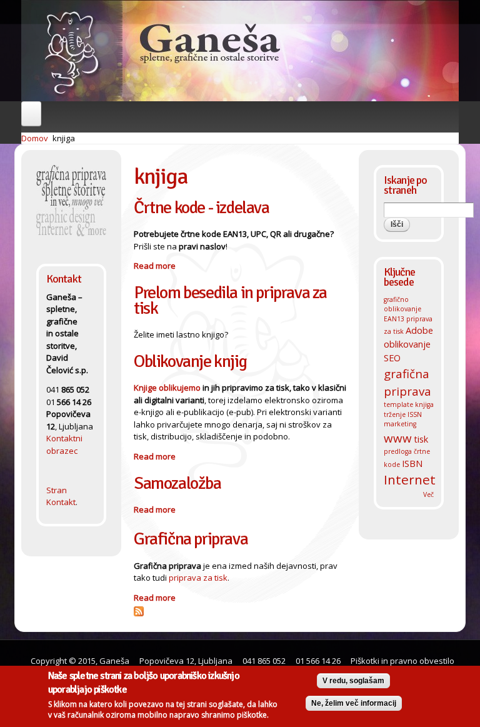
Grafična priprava (191, 538)
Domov (34, 138)
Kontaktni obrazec (64, 444)
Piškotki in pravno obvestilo (401, 660)
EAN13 (394, 318)
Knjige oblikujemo (167, 387)
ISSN (415, 414)
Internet (410, 479)
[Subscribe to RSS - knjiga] (139, 609)
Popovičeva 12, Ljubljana (185, 660)
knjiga (63, 138)
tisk (421, 439)
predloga (398, 451)
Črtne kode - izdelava (201, 207)
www (398, 438)
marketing (400, 423)
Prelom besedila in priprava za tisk (230, 300)
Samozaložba (177, 483)
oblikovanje (407, 344)
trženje (395, 414)
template (398, 404)
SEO (392, 357)
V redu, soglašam (353, 680)
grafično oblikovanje (402, 304)
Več (428, 494)
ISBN (412, 463)
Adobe (419, 330)
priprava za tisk (198, 577)
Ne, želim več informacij (353, 703)
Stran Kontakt (61, 496)
